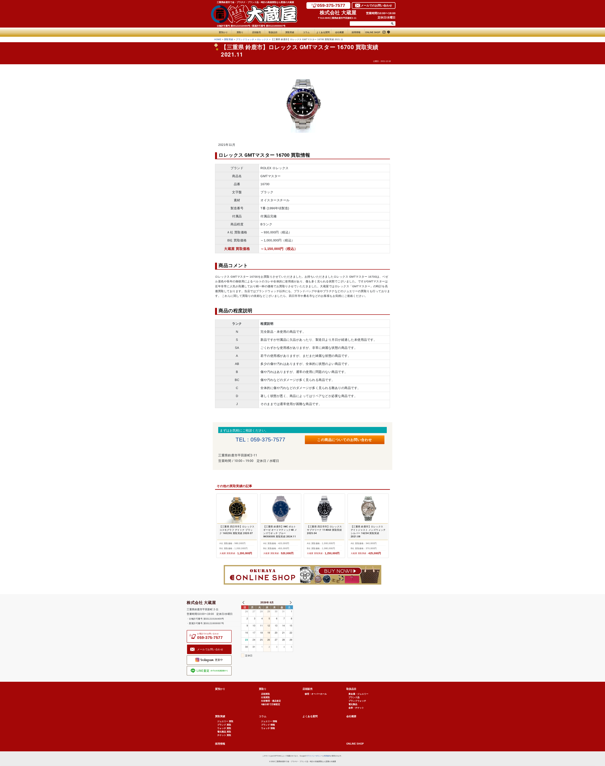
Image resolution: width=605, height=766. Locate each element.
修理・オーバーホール (316, 694)
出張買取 (265, 697)
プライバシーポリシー (314, 756)
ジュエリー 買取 (225, 721)
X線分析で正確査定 (270, 704)
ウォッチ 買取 (224, 728)
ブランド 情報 (268, 725)
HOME (217, 39)
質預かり (223, 32)
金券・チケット (356, 708)
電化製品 (353, 704)
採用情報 (356, 32)
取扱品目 (273, 32)
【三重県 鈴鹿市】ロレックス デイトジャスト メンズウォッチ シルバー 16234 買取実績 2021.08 (368, 531)
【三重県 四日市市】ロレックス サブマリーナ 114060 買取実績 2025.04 (324, 530)
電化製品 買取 (224, 732)
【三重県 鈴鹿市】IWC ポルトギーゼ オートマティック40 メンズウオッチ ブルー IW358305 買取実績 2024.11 (280, 531)
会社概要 (339, 32)
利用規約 (327, 756)
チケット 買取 (224, 735)
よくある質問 (323, 32)
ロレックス (262, 39)
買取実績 (289, 32)
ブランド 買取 (224, 725)
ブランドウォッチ (245, 39)
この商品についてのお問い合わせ (344, 440)
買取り (240, 32)
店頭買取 (265, 694)
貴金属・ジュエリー (358, 694)
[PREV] (244, 602)
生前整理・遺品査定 (271, 701)
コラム (306, 32)
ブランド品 (354, 697)
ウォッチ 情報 (268, 728)
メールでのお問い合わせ (376, 5)
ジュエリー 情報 (269, 721)
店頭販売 (256, 32)
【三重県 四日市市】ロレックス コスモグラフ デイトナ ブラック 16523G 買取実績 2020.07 (236, 530)
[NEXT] (290, 602)
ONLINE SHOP (372, 32)
